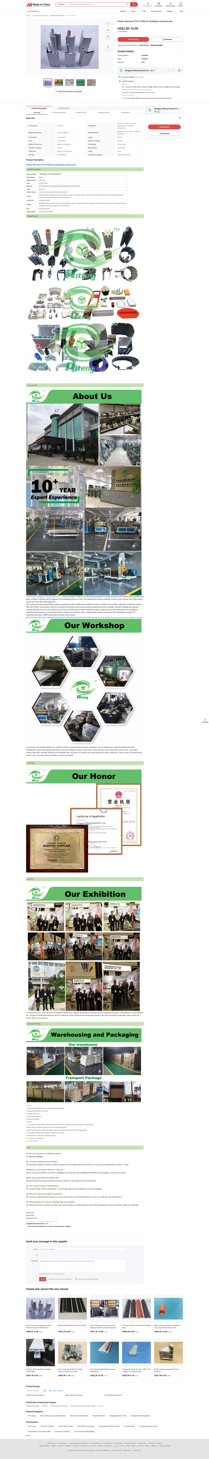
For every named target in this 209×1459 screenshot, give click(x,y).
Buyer (133, 11)
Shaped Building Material (57, 15)
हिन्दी (134, 1446)
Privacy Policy (137, 1450)
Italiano (93, 1446)
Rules (181, 11)
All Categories (33, 11)
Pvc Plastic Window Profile (148, 1426)
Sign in (180, 6)
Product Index (142, 1443)
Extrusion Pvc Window (62, 1431)
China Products (62, 1443)
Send (42, 1279)
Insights (159, 1443)
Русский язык (85, 1446)
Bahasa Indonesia (165, 1446)
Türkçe (147, 1446)
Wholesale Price (107, 1443)
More (28, 1435)
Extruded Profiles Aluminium (140, 1416)
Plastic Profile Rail (99, 1416)
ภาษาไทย (140, 1446)
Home (28, 15)
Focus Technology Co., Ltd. (90, 1450)
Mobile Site (151, 1443)
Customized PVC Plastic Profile (109, 1426)
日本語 (128, 1446)
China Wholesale (96, 1443)
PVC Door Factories (47, 1426)
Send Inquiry (133, 39)
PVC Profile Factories (65, 1426)
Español (60, 1446)
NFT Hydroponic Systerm (112, 1395)
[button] (136, 112)
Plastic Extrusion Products (35, 1395)
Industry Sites (118, 1443)
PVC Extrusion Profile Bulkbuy (84, 1431)
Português (68, 1446)
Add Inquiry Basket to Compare (70, 91)
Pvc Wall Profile (129, 1426)
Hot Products (51, 1443)
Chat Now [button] (168, 39)
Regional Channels (130, 1443)
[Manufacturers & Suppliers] (38, 4)
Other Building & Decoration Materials (52, 1416)
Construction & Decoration (40, 15)
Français (76, 1446)
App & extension (156, 11)
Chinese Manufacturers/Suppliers (78, 1443)
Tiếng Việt (154, 1446)
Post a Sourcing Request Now (86, 1279)
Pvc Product (32, 1426)
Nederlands (108, 1446)
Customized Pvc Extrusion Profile (39, 1431)
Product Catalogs (57, 1391)
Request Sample (157, 45)
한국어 (122, 1446)
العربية (116, 1446)
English (53, 1446)
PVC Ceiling (32, 1416)
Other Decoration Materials (79, 1416)
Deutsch (100, 1446)
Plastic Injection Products (74, 1395)
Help (144, 11)
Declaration (127, 1450)
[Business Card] (180, 117)
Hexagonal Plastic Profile (117, 1416)
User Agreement (116, 1450)
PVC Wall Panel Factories (85, 1426)
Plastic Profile (71, 15)
